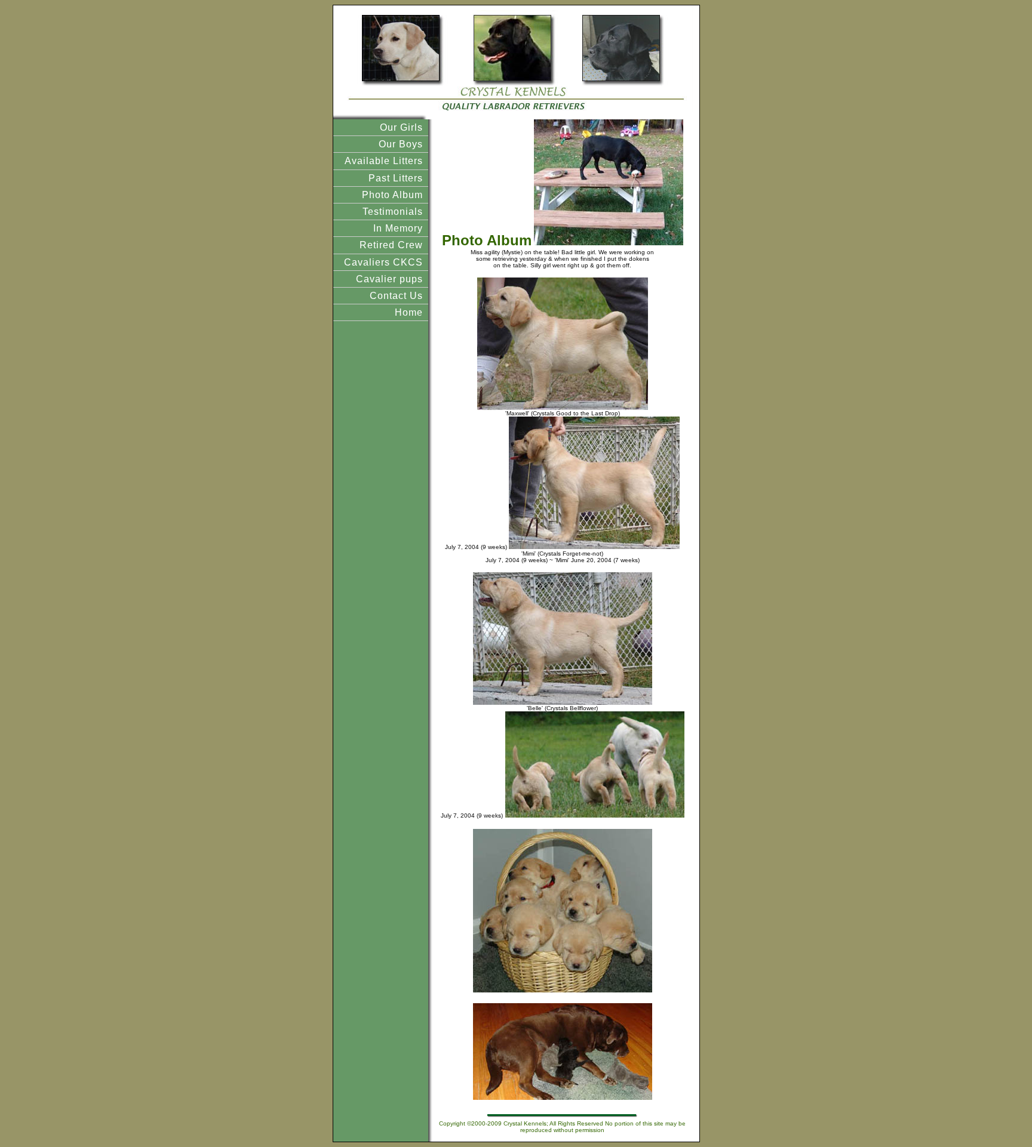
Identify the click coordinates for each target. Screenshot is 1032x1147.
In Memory (398, 228)
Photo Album (392, 195)
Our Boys (401, 144)
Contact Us (396, 296)
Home (409, 312)
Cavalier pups (389, 279)
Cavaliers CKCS (383, 262)
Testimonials (393, 211)
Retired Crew (391, 245)
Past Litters (395, 178)
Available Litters (384, 161)
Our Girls (401, 127)
